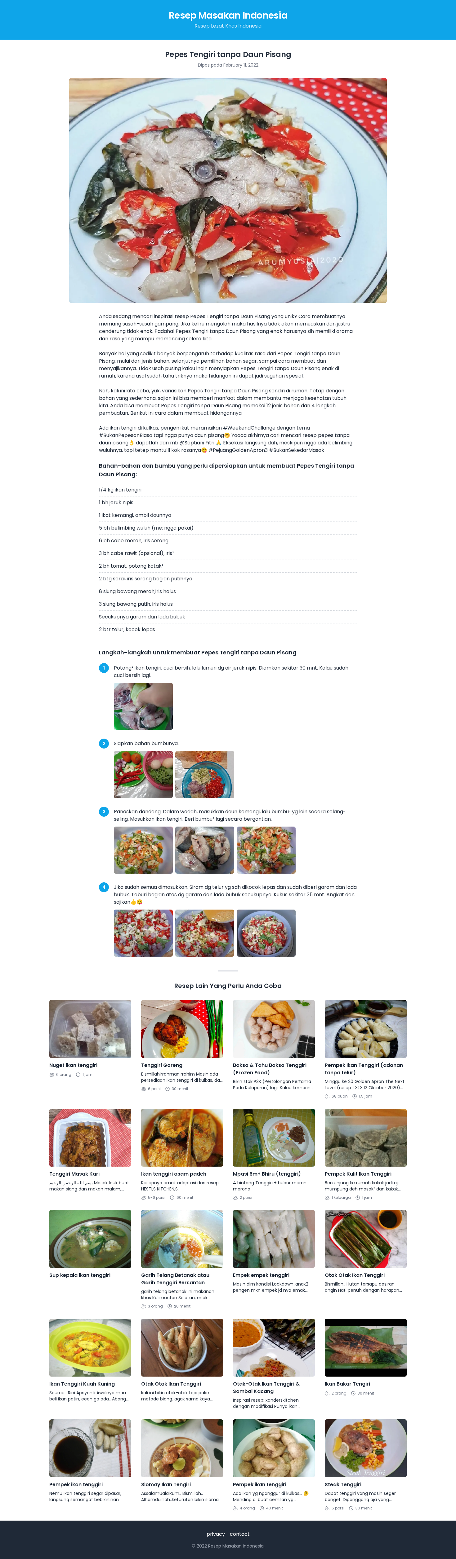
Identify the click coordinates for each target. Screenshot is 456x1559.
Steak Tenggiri (343, 1484)
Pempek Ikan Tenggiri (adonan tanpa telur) (364, 1069)
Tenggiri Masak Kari (74, 1173)
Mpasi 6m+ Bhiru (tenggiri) (267, 1173)
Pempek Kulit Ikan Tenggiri (358, 1173)
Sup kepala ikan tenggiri (79, 1275)
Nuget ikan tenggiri (73, 1065)
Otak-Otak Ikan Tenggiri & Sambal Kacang (266, 1387)
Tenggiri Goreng (161, 1065)
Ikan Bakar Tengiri (347, 1383)
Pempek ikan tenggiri (76, 1484)
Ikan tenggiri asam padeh (173, 1173)
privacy (216, 1534)
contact (240, 1534)
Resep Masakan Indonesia (228, 15)
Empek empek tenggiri (261, 1275)
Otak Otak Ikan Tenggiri (355, 1275)
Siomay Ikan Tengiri (166, 1484)
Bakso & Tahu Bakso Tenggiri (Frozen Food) (269, 1069)
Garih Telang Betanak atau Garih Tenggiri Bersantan (175, 1279)
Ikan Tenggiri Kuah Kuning (82, 1383)
